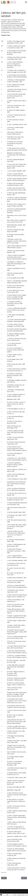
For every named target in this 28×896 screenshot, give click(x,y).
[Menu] (26, 2)
